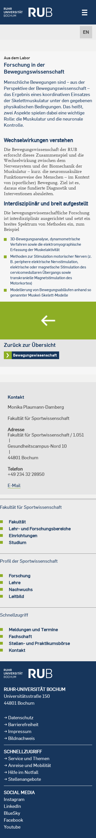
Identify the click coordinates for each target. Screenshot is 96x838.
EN (86, 32)
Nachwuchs (21, 589)
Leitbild (16, 596)
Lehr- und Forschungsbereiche (40, 528)
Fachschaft (20, 636)
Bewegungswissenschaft (48, 334)
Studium (17, 542)
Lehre (14, 582)
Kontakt (17, 650)
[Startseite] (28, 12)
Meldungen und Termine (33, 629)
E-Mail (14, 485)
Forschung (19, 575)
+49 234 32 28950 (26, 474)
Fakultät (17, 521)
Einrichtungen (23, 535)
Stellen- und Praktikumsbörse (39, 643)
